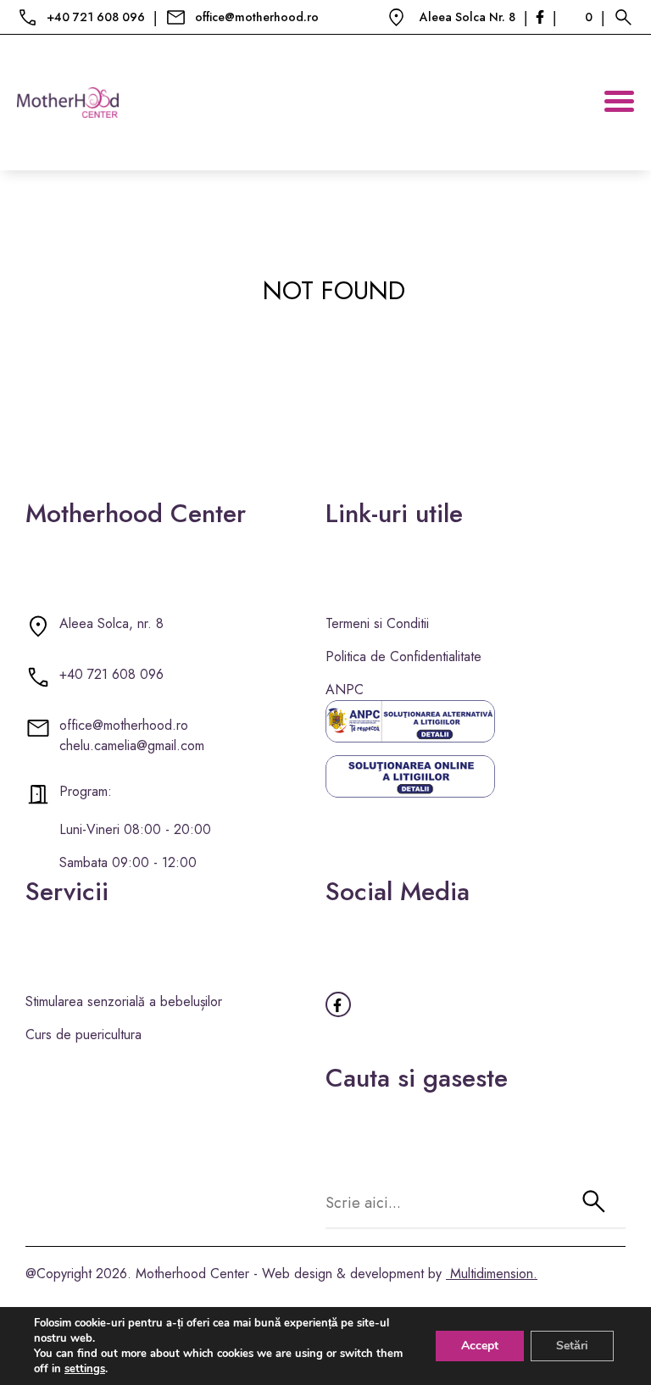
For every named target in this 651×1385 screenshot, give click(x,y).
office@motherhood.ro (257, 16)
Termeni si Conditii (377, 623)
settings (84, 1369)
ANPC (345, 689)
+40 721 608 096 (96, 16)
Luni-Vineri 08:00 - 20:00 (135, 829)
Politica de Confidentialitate (403, 656)
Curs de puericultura (83, 1034)
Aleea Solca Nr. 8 (467, 16)
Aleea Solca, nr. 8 (111, 623)
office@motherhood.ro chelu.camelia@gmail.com (131, 735)
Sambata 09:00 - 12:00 (128, 862)
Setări (572, 1346)
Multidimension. (491, 1273)
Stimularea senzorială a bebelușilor (123, 1001)
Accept (479, 1346)
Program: (85, 791)
